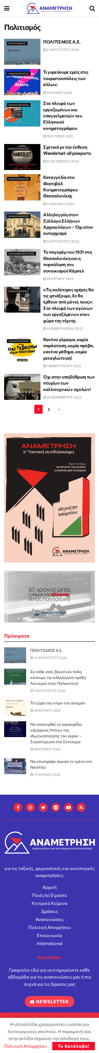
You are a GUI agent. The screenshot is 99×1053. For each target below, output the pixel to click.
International (49, 943)
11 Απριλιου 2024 (60, 204)
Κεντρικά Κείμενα (49, 903)
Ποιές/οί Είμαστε (49, 895)
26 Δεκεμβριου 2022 (63, 397)
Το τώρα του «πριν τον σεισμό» (57, 703)
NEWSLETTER (52, 1001)
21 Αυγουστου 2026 (62, 50)
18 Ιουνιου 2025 (59, 136)
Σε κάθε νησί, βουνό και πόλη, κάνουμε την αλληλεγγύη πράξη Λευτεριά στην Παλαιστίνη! (58, 677)
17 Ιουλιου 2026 (59, 92)
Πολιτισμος (17, 43)
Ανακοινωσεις (19, 73)
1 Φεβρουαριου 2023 (63, 366)
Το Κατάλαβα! (73, 1046)
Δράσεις (49, 911)
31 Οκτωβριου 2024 (62, 161)
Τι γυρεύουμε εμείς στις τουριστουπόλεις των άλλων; (66, 78)
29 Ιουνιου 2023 (59, 278)
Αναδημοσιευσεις (21, 253)
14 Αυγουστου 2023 (62, 241)
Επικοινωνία (49, 935)
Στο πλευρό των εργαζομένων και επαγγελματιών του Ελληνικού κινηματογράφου (62, 116)
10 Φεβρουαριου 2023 (64, 328)
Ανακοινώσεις (49, 919)
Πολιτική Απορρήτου (49, 927)
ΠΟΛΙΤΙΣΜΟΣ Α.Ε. (61, 41)
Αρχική (49, 887)
